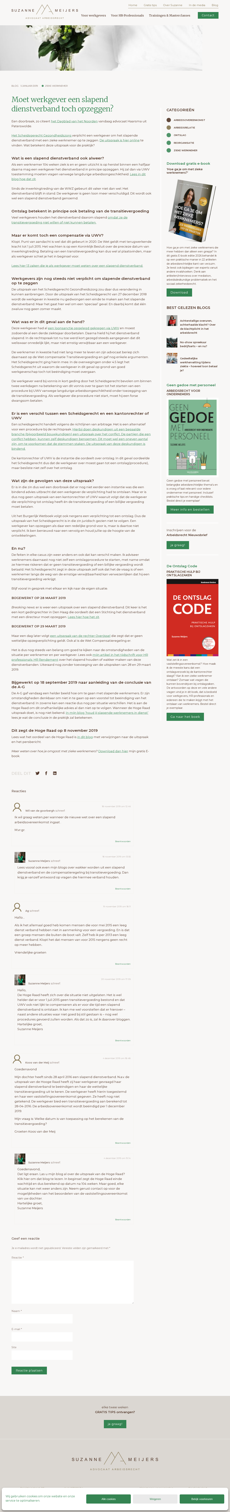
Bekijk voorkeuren (202, 1499)
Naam (17, 1311)
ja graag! (178, 545)
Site (14, 1347)
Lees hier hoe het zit (83, 617)
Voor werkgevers (93, 15)
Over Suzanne (172, 5)
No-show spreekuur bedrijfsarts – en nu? (193, 344)
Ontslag (180, 135)
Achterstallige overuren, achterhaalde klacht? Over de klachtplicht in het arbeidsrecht (198, 326)
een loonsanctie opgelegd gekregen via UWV (83, 328)
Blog (215, 5)
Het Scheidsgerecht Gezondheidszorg (42, 135)
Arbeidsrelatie (184, 127)
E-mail (17, 1329)
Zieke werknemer (56, 85)
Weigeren (155, 1499)
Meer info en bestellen (190, 509)
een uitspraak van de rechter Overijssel (80, 636)
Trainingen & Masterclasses (169, 15)
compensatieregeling (68, 872)
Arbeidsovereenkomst (189, 120)
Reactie (18, 1257)
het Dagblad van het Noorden (74, 121)
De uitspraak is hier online (120, 140)
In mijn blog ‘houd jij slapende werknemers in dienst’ (107, 713)
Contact (208, 15)
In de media (197, 5)
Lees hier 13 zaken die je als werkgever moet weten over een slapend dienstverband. (77, 265)
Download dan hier (113, 751)
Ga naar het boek (185, 717)
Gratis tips (150, 5)
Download (179, 292)
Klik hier (23, 1179)
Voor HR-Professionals (127, 15)
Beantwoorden (123, 841)
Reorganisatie (184, 142)
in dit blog (85, 737)
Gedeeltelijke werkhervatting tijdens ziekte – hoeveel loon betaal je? (198, 364)
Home (132, 5)
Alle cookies (109, 1499)
